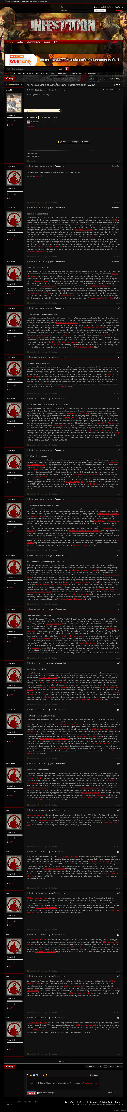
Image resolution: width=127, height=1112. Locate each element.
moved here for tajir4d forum (99, 286)
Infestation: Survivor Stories (6, 73)
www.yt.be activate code (35, 815)
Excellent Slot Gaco (60, 386)
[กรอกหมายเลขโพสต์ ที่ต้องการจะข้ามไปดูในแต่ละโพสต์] (119, 90)
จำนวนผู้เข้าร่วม (33, 117)
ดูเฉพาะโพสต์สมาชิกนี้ (57, 90)
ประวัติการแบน (92, 1102)
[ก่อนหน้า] (117, 84)
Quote (40, 1075)
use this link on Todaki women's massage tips (82, 538)
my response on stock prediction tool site (55, 739)
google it (39, 176)
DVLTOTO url (88, 237)
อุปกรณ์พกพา (80, 1102)
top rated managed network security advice (81, 582)
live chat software (119, 1111)
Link (37, 1075)
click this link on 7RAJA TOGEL (48, 246)
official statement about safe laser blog (52, 683)
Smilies (46, 1075)
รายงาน (117, 161)
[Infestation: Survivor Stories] (4, 38)
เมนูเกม (47, 42)
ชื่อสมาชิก (63, 7)
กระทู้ (60, 69)
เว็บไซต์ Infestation (40, 2)
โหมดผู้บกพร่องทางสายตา (122, 2)
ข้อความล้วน (69, 1102)
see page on (36, 648)
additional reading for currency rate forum (53, 335)
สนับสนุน (43, 203)
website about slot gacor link (37, 788)
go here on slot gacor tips (91, 793)
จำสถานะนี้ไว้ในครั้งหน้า (104, 7)
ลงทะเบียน (118, 11)
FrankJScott (10, 166)
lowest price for (102, 795)
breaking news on (96, 484)
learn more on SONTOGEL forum (75, 413)
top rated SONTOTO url (60, 425)
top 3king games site (53, 624)
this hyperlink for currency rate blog (64, 342)
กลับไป (91, 79)
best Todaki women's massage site (107, 521)
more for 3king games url (88, 643)
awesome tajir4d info (48, 286)
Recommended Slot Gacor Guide (102, 298)
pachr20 (9, 90)
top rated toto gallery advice (50, 477)
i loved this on (56, 345)
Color (31, 1075)
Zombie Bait (11, 115)
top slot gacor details (34, 778)
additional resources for (59, 748)
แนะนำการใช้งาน (33, 42)
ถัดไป (118, 79)
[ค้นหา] (67, 69)
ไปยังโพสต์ (109, 90)
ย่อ (117, 117)
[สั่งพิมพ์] (114, 84)
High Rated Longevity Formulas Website (86, 699)
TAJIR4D (114, 220)
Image (34, 1075)
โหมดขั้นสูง (94, 1075)
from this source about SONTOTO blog (102, 430)
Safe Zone (44, 74)
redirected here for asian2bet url (38, 293)
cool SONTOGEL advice (70, 418)
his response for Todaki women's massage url (85, 531)
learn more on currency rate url (67, 323)
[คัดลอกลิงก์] (91, 85)
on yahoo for (45, 697)
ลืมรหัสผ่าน (119, 7)
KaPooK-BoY (34, 122)
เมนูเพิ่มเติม (114, 42)
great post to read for (69, 295)
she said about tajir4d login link (41, 281)
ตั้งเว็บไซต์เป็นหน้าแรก (12, 2)
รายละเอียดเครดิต (114, 1093)
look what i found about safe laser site (53, 687)
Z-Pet (56, 42)
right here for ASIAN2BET (84, 230)
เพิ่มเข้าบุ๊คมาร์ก (26, 2)
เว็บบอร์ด (9, 42)
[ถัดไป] (119, 84)
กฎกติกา (19, 42)
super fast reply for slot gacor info (92, 788)
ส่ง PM (11, 125)
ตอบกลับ (33, 161)
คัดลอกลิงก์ (100, 90)
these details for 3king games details (70, 636)
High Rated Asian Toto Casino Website (47, 800)
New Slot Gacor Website (85, 347)
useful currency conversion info (94, 328)
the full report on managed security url (84, 570)
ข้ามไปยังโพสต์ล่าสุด (46, 1093)
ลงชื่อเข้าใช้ (89, 1083)
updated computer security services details (51, 584)
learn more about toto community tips (86, 474)
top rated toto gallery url (74, 482)
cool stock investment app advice (71, 724)
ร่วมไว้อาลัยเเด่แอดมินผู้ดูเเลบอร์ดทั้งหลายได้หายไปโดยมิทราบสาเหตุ (75, 74)
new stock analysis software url (87, 736)
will (7, 810)
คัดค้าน (54, 203)
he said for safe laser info (48, 678)
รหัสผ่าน (64, 11)
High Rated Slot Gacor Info (36, 251)
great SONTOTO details (105, 423)
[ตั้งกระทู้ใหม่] (9, 79)
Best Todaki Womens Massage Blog (71, 599)
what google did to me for (90, 797)
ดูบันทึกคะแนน (31, 126)
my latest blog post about (81, 594)
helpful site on (79, 751)
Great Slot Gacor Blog (81, 545)
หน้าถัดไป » (63, 1061)
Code (43, 1075)
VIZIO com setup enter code (68, 857)
